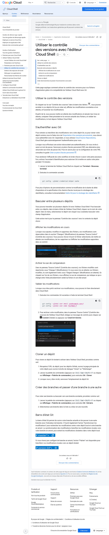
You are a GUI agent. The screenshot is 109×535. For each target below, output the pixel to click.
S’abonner (84, 530)
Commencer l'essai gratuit (94, 9)
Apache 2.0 (63, 474)
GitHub (72, 493)
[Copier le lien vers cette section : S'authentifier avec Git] (63, 127)
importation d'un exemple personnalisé (77, 135)
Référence (25, 14)
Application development (62, 37)
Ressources (48, 14)
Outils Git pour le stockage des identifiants (81, 193)
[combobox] (54, 2)
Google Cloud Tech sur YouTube (97, 509)
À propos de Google (37, 519)
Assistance (36, 14)
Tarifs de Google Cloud (38, 499)
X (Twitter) (93, 499)
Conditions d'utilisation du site (75, 519)
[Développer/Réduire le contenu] (48, 60)
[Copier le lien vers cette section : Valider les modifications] (61, 284)
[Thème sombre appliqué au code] (96, 178)
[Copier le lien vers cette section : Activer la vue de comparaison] (67, 263)
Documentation (47, 37)
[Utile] (97, 37)
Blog (91, 493)
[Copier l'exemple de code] (99, 178)
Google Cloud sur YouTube (95, 504)
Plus (29, 3)
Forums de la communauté (55, 493)
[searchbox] (14, 20)
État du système (56, 505)
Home (37, 37)
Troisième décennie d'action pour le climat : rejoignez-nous (52, 526)
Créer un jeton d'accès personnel (62, 153)
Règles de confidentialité (54, 519)
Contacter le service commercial (37, 508)
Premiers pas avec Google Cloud (76, 497)
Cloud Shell (12, 9)
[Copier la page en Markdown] (64, 54)
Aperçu (5, 14)
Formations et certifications (75, 510)
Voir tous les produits (38, 495)
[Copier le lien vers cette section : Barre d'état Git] (55, 415)
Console (73, 3)
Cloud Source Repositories (86, 138)
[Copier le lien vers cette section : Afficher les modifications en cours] (71, 227)
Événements (94, 496)
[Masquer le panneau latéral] (26, 531)
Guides (14, 14)
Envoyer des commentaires (89, 45)
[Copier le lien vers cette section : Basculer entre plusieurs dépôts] (75, 201)
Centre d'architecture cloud (77, 505)
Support (53, 498)
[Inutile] (100, 37)
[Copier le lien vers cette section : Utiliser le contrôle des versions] (74, 98)
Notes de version (56, 501)
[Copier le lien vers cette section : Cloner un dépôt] (57, 354)
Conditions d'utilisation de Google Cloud (45, 523)
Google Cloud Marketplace (37, 503)
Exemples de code (76, 501)
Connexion (102, 2)
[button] (14, 55)
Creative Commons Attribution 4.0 (87, 472)
